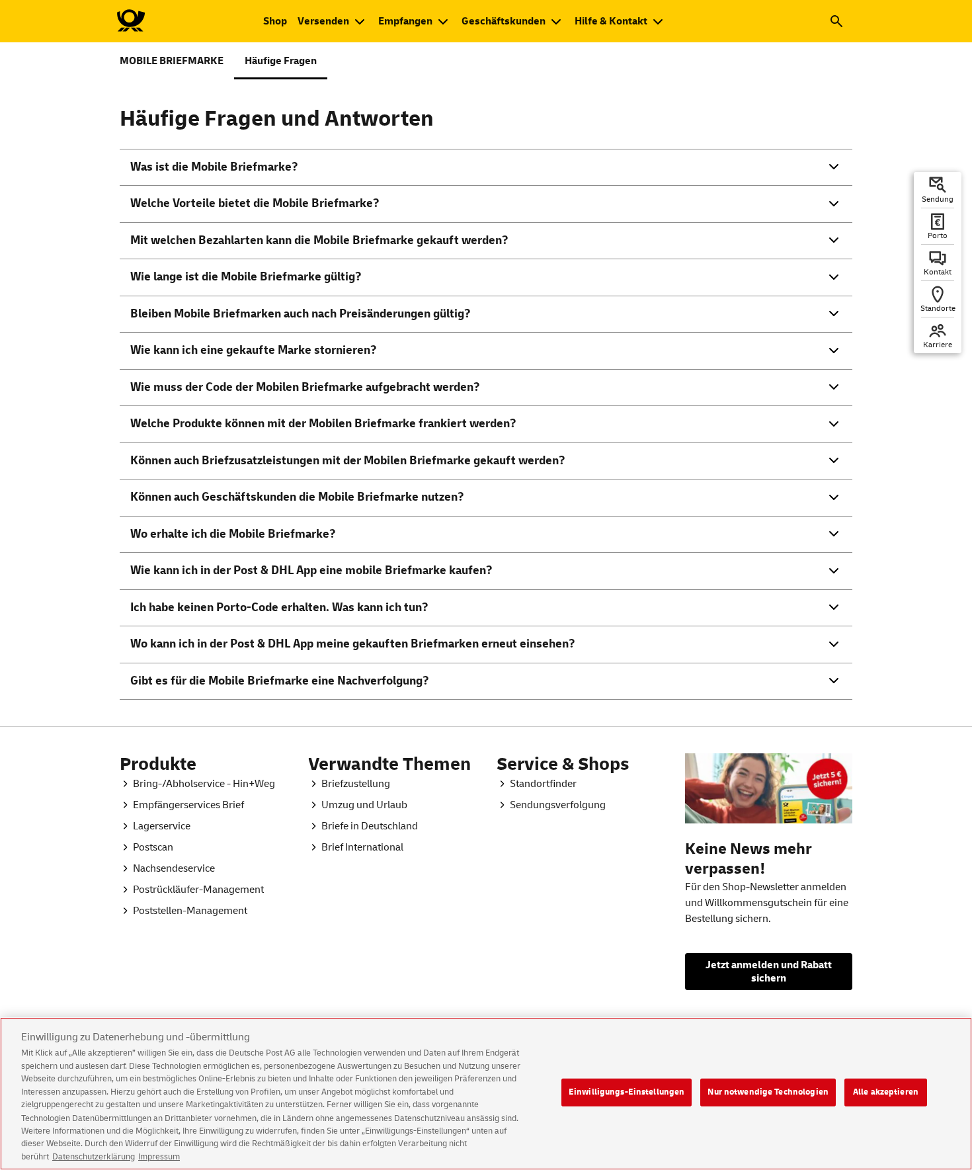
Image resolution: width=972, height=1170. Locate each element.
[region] (486, 1093)
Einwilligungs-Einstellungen (627, 1092)
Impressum (159, 1156)
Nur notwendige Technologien (768, 1092)
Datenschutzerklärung (93, 1156)
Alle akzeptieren (885, 1092)
